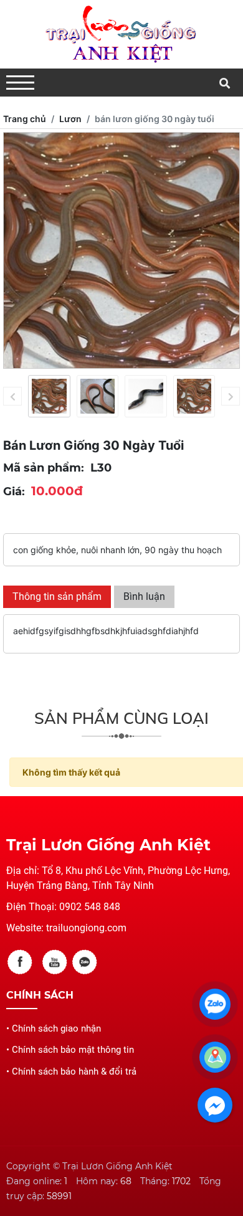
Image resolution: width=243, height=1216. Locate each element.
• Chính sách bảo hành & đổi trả (71, 1071)
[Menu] (20, 82)
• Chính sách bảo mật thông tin (70, 1049)
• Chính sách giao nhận (53, 1028)
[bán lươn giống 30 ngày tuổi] (49, 396)
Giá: (14, 491)
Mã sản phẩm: (43, 468)
